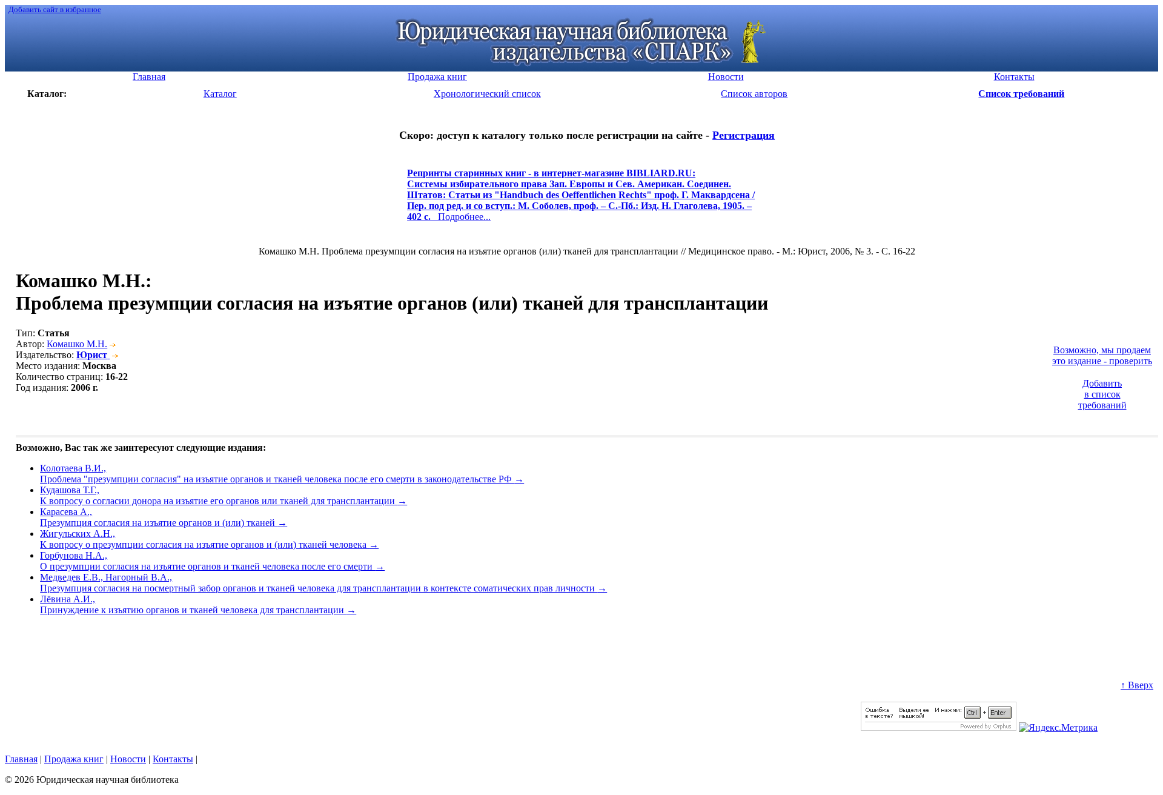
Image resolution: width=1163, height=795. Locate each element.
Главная (21, 759)
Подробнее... (581, 200)
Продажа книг (74, 759)
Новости (128, 759)
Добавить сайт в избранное (54, 9)
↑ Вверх (1137, 685)
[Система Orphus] (938, 727)
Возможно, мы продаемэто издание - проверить (1102, 355)
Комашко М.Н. (77, 344)
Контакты (173, 759)
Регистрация (743, 135)
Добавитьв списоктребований (1102, 394)
